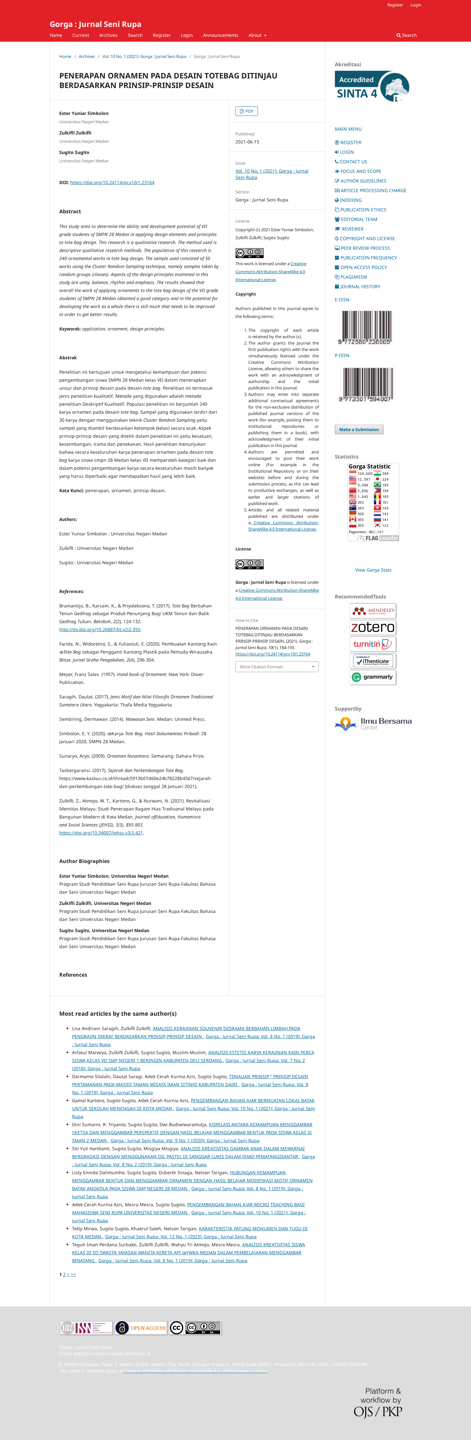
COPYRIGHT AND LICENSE (367, 238)
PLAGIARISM (354, 277)
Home (56, 35)
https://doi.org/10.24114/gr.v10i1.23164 (112, 182)
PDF (248, 111)
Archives (108, 35)
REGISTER (351, 142)
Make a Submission (359, 429)
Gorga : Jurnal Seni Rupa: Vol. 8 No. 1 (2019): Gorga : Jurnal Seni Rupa (172, 1260)
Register (162, 35)
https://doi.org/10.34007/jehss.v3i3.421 (101, 833)
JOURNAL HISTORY (360, 286)
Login (187, 35)
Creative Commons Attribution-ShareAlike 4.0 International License (271, 271)
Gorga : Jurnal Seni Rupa (95, 24)
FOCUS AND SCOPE (361, 171)
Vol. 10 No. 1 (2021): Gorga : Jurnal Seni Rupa (144, 56)
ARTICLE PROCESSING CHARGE (374, 190)
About (256, 35)
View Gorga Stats (373, 570)
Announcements (220, 35)
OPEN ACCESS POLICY (364, 267)
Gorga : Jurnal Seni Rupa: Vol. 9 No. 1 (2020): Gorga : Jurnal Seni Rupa (185, 1140)
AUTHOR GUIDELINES (363, 181)
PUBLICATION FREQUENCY (369, 258)
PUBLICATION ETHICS (363, 210)
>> (73, 1274)
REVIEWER (353, 229)
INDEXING (351, 200)
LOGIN (347, 152)
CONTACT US (353, 162)
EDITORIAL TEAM (359, 219)
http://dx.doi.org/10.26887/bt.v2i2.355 (99, 629)
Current (80, 35)
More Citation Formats (261, 667)
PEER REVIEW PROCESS (365, 248)
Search (135, 35)
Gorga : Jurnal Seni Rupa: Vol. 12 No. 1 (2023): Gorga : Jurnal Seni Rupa (181, 1236)
